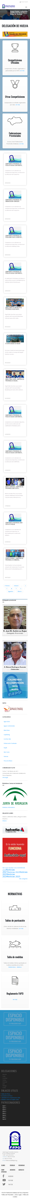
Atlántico (19, 967)
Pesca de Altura (8, 761)
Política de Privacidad (7, 1194)
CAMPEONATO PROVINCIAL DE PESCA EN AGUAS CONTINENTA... (14, 164)
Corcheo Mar (7, 739)
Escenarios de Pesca (6, 1096)
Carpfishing (7, 734)
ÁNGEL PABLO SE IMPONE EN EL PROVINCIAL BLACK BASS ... (13, 308)
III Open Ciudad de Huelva (12, 344)
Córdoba (4, 1078)
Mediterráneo (12, 967)
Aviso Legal (18, 1194)
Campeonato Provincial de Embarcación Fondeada (13, 200)
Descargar (5, 777)
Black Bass (7, 730)
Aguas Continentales (9, 726)
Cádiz (3, 1076)
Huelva (4, 1080)
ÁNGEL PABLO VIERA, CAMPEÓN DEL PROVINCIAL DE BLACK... (14, 380)
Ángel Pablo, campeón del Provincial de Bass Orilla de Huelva (18, 13)
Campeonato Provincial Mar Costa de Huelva (13, 523)
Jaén (3, 1084)
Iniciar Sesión (24, 2)
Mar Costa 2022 (6, 868)
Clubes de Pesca (5, 1094)
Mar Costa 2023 (15, 868)
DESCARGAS (21, 1165)
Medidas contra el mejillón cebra (10, 1099)
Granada (4, 1082)
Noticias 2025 (13, 876)
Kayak (5, 747)
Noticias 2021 (8, 870)
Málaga (4, 1086)
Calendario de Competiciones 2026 (10, 1097)
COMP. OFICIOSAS (4, 1171)
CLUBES (3, 1165)
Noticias (6, 756)
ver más (22, 70)
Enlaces (4, 821)
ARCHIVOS (12, 1170)
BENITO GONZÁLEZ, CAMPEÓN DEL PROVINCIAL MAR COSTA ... (14, 487)
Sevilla (4, 1087)
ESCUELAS (12, 1165)
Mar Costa (6, 752)
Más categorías (23, 878)
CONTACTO (21, 1170)
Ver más (15, 999)
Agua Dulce (7, 721)
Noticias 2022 (14, 872)
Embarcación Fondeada (10, 743)
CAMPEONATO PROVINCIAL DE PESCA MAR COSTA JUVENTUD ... (14, 236)
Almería (4, 1074)
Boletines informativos (8, 807)
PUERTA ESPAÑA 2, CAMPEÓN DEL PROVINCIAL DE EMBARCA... (14, 559)
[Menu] (26, 7)
